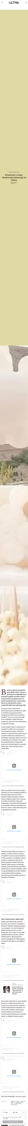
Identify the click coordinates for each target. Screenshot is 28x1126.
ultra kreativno (17, 1103)
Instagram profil (6, 1005)
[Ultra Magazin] (14, 2)
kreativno (23, 1101)
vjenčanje (23, 799)
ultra (12, 1103)
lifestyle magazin (19, 1102)
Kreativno (11, 172)
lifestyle (12, 1102)
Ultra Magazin (14, 182)
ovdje (6, 1118)
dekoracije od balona (15, 1101)
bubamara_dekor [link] (20, 1096)
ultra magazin (14, 1104)
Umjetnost (16, 172)
